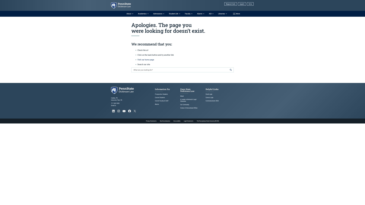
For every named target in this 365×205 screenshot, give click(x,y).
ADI (210, 14)
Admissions (157, 14)
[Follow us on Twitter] (135, 112)
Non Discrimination (165, 121)
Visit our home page (145, 60)
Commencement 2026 (212, 101)
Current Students (160, 97)
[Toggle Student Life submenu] (179, 13)
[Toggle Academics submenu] (148, 13)
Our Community (184, 105)
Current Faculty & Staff (161, 101)
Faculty (187, 14)
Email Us (113, 105)
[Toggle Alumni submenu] (203, 13)
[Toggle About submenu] (132, 13)
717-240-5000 (115, 103)
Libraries (221, 14)
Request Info (230, 4)
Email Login (209, 94)
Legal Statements (188, 121)
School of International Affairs (189, 108)
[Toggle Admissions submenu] (163, 13)
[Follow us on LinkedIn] (113, 112)
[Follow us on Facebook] (129, 112)
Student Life (173, 14)
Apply (242, 4)
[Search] (230, 70)
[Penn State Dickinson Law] (122, 5)
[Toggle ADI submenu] (213, 13)
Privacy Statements (151, 121)
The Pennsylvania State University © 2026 (208, 121)
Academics (142, 14)
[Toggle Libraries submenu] (226, 13)
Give (250, 4)
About (129, 14)
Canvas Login (209, 97)
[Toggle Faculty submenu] (191, 13)
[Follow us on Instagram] (118, 112)
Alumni (199, 14)
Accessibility (176, 121)
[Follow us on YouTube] (124, 112)
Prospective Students (161, 94)
